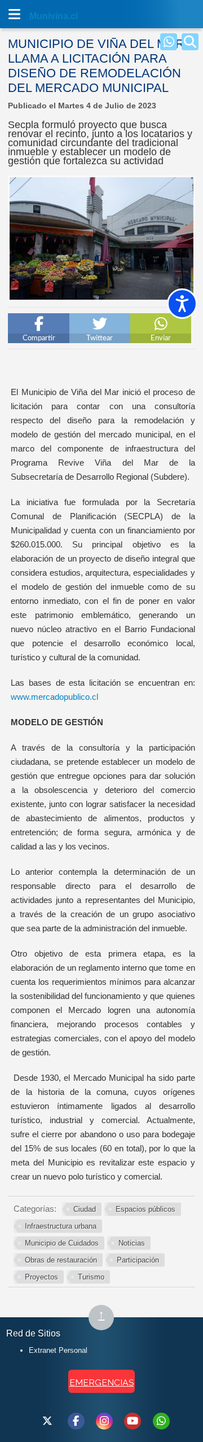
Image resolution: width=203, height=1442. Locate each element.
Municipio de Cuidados (62, 1243)
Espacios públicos (145, 1209)
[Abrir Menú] (14, 14)
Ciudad (84, 1209)
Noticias (131, 1243)
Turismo (91, 1277)
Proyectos (41, 1277)
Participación (138, 1260)
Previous (21, 284)
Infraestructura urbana (60, 1226)
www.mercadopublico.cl (54, 697)
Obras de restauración (61, 1260)
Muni (40, 16)
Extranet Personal (58, 1350)
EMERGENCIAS (101, 1382)
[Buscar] (190, 41)
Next (182, 284)
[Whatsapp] (168, 41)
